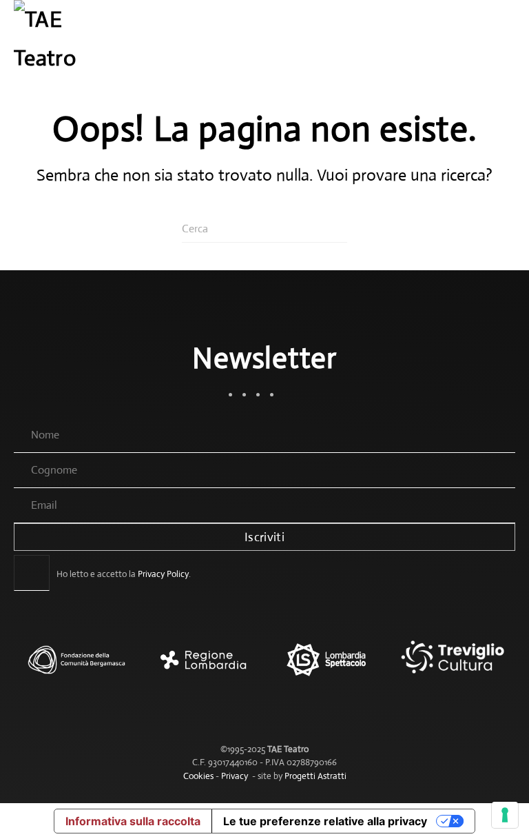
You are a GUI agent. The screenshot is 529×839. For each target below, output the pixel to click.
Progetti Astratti (315, 776)
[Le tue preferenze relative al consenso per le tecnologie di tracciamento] (505, 815)
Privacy (234, 776)
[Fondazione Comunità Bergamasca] (76, 666)
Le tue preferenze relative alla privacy (325, 821)
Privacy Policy (163, 574)
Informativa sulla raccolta (132, 821)
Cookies (198, 776)
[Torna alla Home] (55, 41)
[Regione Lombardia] (201, 666)
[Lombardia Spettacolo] (327, 666)
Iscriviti (264, 537)
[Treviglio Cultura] (452, 666)
